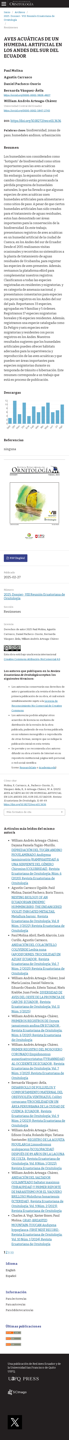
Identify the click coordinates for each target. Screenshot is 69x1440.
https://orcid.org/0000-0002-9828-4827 (27, 95)
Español (11, 1276)
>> (12, 1252)
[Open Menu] (4, 4)
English (10, 1270)
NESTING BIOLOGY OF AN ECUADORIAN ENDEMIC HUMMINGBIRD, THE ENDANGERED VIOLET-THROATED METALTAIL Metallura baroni (37, 907)
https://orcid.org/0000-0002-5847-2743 (27, 110)
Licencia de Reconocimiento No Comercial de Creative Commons (37, 706)
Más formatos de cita (19, 812)
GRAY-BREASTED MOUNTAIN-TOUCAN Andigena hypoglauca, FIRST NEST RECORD (35, 1225)
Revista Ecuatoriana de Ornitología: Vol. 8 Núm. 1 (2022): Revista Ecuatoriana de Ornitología (37, 1163)
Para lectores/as (16, 1298)
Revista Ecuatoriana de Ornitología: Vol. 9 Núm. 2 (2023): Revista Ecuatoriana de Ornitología (37, 1206)
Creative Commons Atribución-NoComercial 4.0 (32, 659)
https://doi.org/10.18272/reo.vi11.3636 (36, 121)
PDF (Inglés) (17, 558)
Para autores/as (15, 1304)
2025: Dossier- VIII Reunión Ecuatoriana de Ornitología (29, 18)
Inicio (7, 12)
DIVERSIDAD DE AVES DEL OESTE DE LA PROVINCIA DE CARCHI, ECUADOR (38, 997)
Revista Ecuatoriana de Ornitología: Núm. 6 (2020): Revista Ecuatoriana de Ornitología (37, 1035)
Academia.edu (47, 767)
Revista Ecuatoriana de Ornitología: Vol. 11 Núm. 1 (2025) (36, 1006)
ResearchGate (28, 767)
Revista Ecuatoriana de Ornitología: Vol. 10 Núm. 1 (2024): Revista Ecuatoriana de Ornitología (37, 1239)
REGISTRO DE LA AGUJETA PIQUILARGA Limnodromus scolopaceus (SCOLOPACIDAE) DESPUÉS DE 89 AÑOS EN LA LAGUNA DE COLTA (38, 1149)
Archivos (20, 12)
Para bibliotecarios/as (19, 1310)
